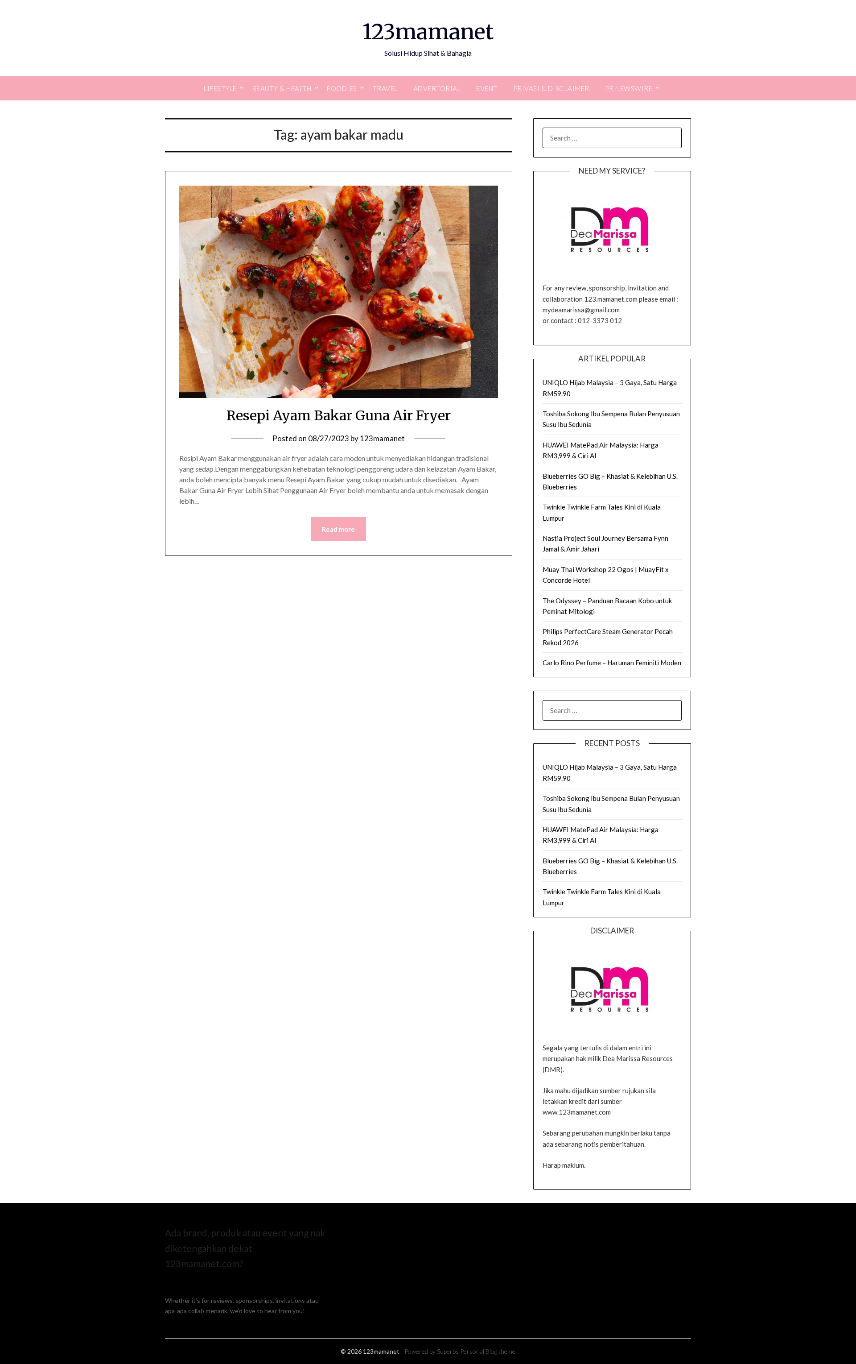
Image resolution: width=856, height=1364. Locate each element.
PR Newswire (629, 88)
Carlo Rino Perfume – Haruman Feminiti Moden (612, 663)
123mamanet (428, 31)
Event (487, 88)
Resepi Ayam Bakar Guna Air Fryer (338, 415)
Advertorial (437, 88)
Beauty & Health (282, 88)
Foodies (342, 88)
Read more (338, 529)
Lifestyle (220, 88)
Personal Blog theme (487, 1351)
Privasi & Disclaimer (551, 88)
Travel (385, 88)
